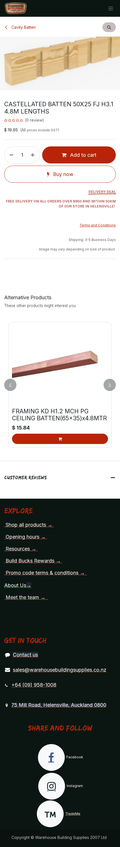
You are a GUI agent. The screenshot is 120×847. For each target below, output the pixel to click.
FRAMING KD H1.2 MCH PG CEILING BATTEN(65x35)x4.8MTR (59, 415)
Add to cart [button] (82, 155)
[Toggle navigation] (110, 8)
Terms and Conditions (98, 225)
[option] (60, 384)
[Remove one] (10, 155)
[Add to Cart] (60, 439)
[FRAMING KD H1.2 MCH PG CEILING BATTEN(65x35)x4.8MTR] (60, 365)
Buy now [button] (62, 174)
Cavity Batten (23, 27)
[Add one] (34, 155)
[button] (109, 27)
